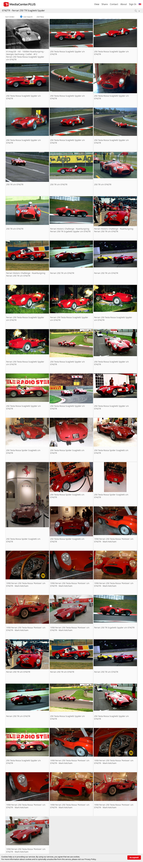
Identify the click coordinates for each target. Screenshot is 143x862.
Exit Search (28, 17)
